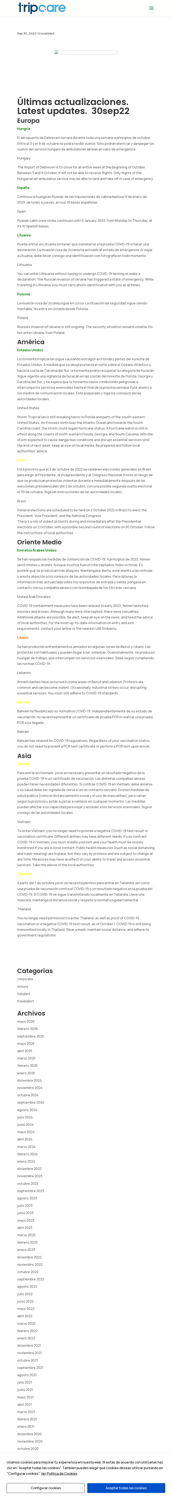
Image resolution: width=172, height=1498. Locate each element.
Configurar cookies (46, 1488)
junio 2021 (25, 1389)
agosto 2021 (26, 1375)
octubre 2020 (28, 1448)
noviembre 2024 (30, 1087)
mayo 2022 (25, 1308)
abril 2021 (24, 1404)
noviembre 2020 (30, 1441)
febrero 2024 (27, 1154)
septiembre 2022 (30, 1279)
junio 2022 (25, 1301)
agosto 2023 (27, 1198)
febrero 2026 (27, 1028)
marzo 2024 (26, 1146)
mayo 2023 (25, 1220)
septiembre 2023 (30, 1191)
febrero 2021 (27, 1419)
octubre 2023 (27, 1183)
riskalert (23, 993)
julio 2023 (25, 1205)
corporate (25, 979)
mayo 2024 (26, 1132)
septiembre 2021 (30, 1367)
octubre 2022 (27, 1272)
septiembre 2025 (30, 1036)
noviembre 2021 (29, 1353)
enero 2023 (26, 1249)
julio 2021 (24, 1382)
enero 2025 (26, 1073)
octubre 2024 (28, 1095)
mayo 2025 (25, 1043)
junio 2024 (25, 1124)
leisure (22, 986)
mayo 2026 (26, 1021)
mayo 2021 (25, 1397)
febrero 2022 (27, 1331)
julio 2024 (25, 1117)
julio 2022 (25, 1294)
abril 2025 (24, 1051)
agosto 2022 (27, 1286)
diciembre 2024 (29, 1080)
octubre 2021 (27, 1360)
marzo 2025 (26, 1058)
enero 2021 (25, 1426)
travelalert (46, 33)
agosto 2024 (27, 1110)
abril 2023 (24, 1227)
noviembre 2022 (29, 1264)
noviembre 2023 (29, 1176)
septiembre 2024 (30, 1102)
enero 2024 (26, 1161)
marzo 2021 (26, 1412)
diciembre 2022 (29, 1257)
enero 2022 (26, 1338)
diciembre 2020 (29, 1434)
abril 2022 (24, 1316)
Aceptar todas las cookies (126, 1488)
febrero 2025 (27, 1065)
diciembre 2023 (29, 1168)
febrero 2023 (27, 1242)
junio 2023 (25, 1213)
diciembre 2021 (29, 1345)
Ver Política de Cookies (59, 1473)
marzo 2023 (26, 1235)
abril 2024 (25, 1139)
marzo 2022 (26, 1323)
